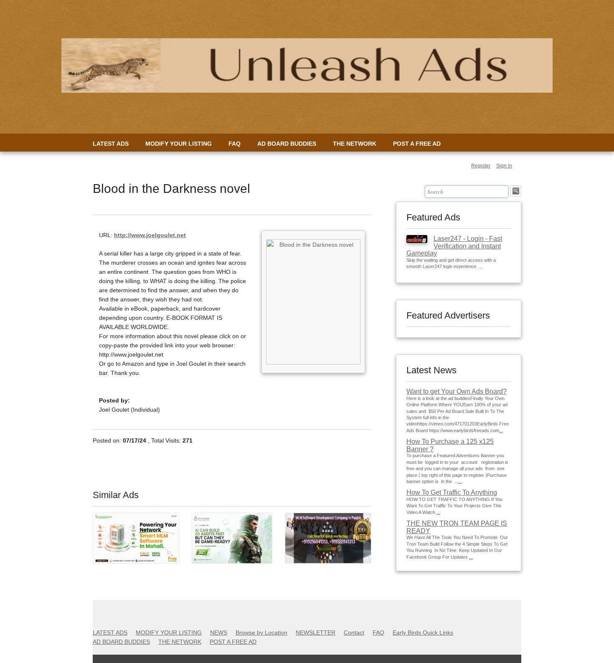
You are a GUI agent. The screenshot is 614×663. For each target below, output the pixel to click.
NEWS (218, 632)
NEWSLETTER (315, 632)
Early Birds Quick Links (423, 632)
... (501, 430)
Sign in (504, 166)
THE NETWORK (354, 143)
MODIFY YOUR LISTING (178, 143)
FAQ (234, 143)
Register (480, 166)
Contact (354, 632)
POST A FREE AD (417, 143)
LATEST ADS (111, 143)
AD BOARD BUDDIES (286, 143)
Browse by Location (261, 632)
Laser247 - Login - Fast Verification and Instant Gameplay (454, 246)
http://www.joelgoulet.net (150, 235)
